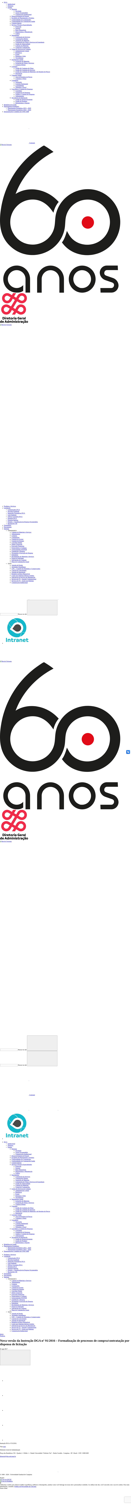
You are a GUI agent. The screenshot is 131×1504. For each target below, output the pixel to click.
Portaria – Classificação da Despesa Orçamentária (23, 522)
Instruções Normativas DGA (16, 513)
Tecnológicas (19, 58)
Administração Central (22, 51)
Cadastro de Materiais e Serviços (21, 532)
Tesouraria (18, 82)
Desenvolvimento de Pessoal (20, 16)
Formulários (7, 525)
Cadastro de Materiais (21, 46)
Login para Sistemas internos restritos (23, 575)
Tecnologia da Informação (19, 98)
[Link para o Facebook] (14, 599)
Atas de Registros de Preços (23, 77)
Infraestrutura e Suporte (22, 103)
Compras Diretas (20, 65)
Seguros (17, 28)
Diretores (10, 6)
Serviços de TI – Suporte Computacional (24, 579)
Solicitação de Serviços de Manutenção (23, 577)
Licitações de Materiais (22, 61)
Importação (18, 73)
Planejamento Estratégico (11, 106)
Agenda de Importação (18, 572)
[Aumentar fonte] (14, 128)
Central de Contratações (22, 47)
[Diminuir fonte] (43, 128)
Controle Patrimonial (21, 84)
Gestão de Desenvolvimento (23, 99)
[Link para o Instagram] (72, 599)
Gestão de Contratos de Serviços (25, 70)
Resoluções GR (12, 523)
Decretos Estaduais (13, 511)
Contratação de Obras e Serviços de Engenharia (29, 42)
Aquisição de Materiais (22, 40)
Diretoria (14, 9)
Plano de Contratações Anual (20, 562)
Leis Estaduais (12, 515)
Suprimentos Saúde (17, 59)
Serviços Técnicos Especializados (22, 25)
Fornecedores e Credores (19, 548)
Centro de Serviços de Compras (21, 49)
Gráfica (17, 33)
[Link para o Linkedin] (43, 599)
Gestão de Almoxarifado (22, 44)
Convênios (18, 91)
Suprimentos (15, 35)
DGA (5, 2)
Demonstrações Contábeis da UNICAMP (16, 111)
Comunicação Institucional (23, 14)
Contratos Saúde (16, 75)
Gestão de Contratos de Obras (24, 68)
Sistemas (6, 529)
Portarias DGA (12, 518)
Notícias (2, 1336)
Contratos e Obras (20, 79)
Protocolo (18, 26)
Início (1, 1334)
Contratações (15, 537)
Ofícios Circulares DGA (15, 516)
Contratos (14, 66)
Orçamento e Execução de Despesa (22, 553)
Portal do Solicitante (18, 558)
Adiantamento (19, 96)
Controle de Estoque (18, 541)
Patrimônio (15, 555)
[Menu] (14, 659)
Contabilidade (19, 85)
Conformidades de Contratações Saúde (23, 21)
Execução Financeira (18, 546)
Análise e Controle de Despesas (25, 94)
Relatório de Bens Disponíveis (21, 574)
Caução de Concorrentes (19, 570)
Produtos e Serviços (10, 506)
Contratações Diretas (21, 39)
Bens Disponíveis (20, 30)
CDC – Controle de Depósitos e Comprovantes (26, 569)
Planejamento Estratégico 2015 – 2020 (19, 108)
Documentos (8, 527)
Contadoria (15, 80)
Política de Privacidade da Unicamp (25, 1486)
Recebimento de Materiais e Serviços (23, 556)
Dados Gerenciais (17, 544)
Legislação (7, 508)
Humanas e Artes (20, 56)
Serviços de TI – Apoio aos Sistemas (23, 581)
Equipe (10, 7)
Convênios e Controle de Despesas (22, 89)
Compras (14, 536)
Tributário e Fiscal (20, 87)
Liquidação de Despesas (22, 92)
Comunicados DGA (14, 510)
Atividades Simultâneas (19, 567)
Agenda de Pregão (17, 565)
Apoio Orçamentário (21, 13)
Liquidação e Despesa (18, 551)
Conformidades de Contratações (21, 20)
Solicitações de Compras (19, 560)
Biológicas (18, 53)
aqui (4, 1446)
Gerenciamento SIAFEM (19, 549)
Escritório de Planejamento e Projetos (23, 18)
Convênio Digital (17, 542)
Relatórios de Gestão (10, 105)
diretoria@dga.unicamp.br (8, 1456)
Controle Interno (16, 23)
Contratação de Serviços (22, 37)
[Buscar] (14, 1034)
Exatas (17, 54)
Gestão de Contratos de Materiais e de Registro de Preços (32, 72)
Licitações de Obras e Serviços (24, 63)
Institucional (11, 4)
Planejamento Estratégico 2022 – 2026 (19, 110)
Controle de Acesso (17, 539)
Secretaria (18, 11)
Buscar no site (22, 614)
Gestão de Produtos (21, 101)
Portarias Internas (13, 520)
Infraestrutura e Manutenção (23, 32)
